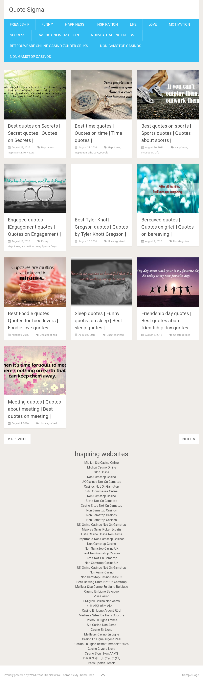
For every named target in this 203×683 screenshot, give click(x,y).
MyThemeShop (84, 675)
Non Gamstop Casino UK (101, 548)
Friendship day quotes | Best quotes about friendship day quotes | (166, 321)
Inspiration (107, 24)
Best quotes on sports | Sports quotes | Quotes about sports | (166, 133)
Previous (19, 439)
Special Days (49, 246)
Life (133, 24)
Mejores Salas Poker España (101, 529)
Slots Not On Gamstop (101, 501)
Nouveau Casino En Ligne (113, 35)
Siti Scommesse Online (101, 491)
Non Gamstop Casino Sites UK (102, 577)
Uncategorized (116, 241)
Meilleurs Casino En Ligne (101, 634)
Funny (47, 24)
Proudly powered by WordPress (23, 675)
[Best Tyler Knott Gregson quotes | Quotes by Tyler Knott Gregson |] (101, 188)
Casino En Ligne (101, 630)
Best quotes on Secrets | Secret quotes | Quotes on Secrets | (34, 133)
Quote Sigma (26, 9)
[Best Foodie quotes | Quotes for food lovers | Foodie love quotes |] (35, 282)
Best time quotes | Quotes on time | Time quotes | (98, 133)
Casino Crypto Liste (101, 649)
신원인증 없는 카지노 (101, 606)
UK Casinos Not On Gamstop (101, 482)
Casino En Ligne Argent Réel (101, 610)
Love (153, 24)
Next (187, 439)
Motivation (179, 24)
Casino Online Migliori (58, 35)
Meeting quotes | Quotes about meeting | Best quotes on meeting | (34, 409)
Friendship (20, 24)
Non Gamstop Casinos (120, 46)
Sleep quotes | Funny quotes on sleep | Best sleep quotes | (98, 321)
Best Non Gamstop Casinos (101, 553)
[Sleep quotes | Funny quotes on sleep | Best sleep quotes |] (101, 282)
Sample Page (190, 675)
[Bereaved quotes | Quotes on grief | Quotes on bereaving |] (168, 188)
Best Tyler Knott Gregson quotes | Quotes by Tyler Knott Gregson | (101, 227)
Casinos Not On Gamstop (101, 486)
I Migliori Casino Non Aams (101, 601)
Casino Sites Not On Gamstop (101, 505)
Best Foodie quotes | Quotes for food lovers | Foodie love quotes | (33, 321)
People (104, 152)
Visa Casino (101, 596)
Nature (30, 152)
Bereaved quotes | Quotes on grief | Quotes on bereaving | (167, 227)
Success (17, 35)
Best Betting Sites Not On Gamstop (101, 582)
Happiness (74, 24)
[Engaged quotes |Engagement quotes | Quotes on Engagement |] (35, 188)
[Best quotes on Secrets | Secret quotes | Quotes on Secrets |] (35, 94)
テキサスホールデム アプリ (101, 658)
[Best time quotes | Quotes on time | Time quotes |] (101, 94)
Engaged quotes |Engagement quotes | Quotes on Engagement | (34, 227)
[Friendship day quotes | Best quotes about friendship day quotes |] (168, 282)
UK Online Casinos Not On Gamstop (101, 525)
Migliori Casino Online (101, 467)
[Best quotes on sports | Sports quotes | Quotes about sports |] (168, 94)
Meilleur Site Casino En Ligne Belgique (101, 587)
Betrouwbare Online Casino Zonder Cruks (49, 46)
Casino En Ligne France (102, 620)
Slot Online (101, 472)
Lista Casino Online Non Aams (101, 534)
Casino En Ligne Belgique (101, 591)
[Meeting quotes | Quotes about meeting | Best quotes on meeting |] (35, 370)
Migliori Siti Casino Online (101, 463)
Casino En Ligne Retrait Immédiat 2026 (102, 644)
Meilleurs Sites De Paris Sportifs (101, 615)
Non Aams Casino (102, 572)
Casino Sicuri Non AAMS (101, 653)
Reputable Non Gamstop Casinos (101, 539)
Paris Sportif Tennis (101, 663)
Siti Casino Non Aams (101, 625)
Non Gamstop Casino (101, 477)
